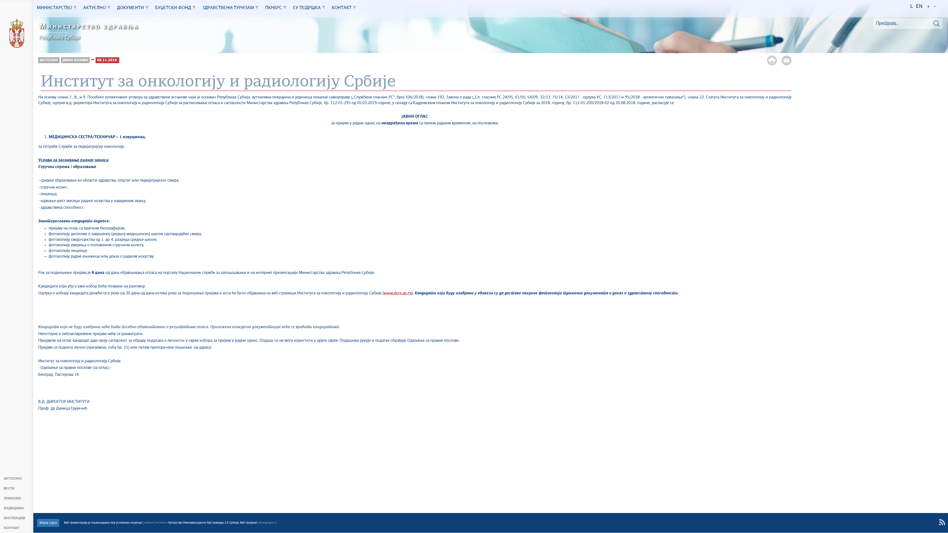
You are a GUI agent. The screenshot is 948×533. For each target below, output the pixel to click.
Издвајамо (14, 508)
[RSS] (942, 522)
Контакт (12, 528)
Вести (9, 488)
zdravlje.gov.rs (267, 522)
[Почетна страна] (16, 34)
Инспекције (14, 518)
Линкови (12, 498)
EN (919, 6)
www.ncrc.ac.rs (398, 293)
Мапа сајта (48, 523)
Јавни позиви (75, 60)
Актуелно (13, 478)
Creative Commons (154, 522)
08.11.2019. (107, 60)
